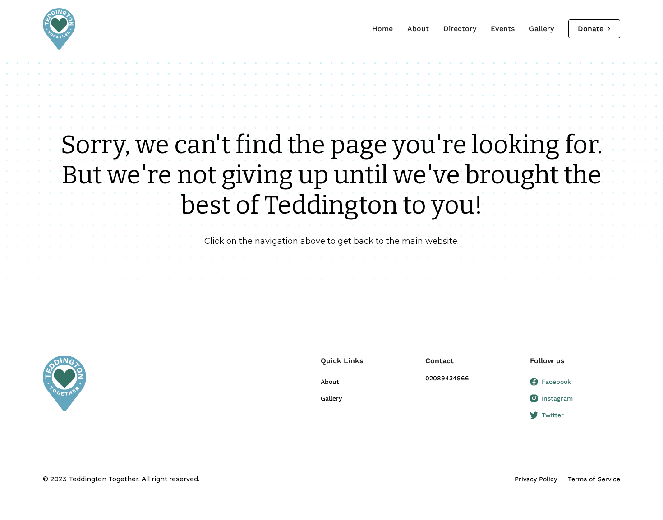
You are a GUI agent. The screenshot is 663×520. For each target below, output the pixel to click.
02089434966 (447, 378)
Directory (459, 28)
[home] (59, 29)
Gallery (541, 28)
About (418, 28)
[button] (366, 365)
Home (382, 28)
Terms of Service (594, 479)
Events (503, 28)
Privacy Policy (536, 479)
